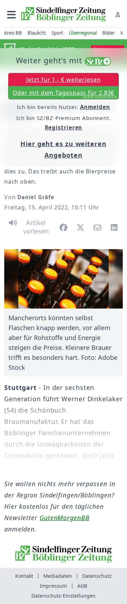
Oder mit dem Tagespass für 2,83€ (65, 94)
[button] (11, 14)
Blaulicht (37, 33)
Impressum (53, 585)
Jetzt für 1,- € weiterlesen (63, 80)
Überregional (83, 33)
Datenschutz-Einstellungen (63, 595)
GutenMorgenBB (65, 517)
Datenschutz (97, 576)
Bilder (108, 33)
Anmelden (95, 106)
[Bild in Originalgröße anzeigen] (63, 279)
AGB (82, 585)
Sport (57, 33)
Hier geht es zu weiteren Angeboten (63, 149)
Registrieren (64, 127)
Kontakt (24, 576)
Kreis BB (13, 33)
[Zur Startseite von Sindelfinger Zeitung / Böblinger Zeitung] (63, 14)
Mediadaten (57, 576)
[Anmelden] (118, 14)
